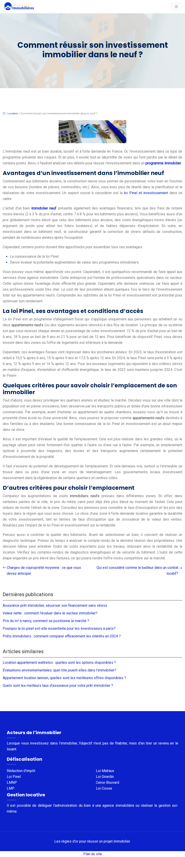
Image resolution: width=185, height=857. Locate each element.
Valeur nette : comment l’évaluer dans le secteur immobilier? (50, 613)
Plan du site (92, 854)
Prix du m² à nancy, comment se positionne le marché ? (46, 621)
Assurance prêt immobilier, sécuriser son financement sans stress (55, 605)
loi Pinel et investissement (146, 193)
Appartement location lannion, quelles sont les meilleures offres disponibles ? (64, 678)
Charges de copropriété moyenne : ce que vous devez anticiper (44, 570)
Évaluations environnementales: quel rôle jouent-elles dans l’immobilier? (59, 670)
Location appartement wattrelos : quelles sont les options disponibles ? (59, 662)
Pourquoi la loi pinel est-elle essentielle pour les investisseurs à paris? (59, 628)
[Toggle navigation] (176, 6)
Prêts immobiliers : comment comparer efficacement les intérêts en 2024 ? (62, 636)
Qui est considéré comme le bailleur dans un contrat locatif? (137, 570)
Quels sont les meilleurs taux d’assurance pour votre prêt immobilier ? (58, 685)
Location (13, 113)
